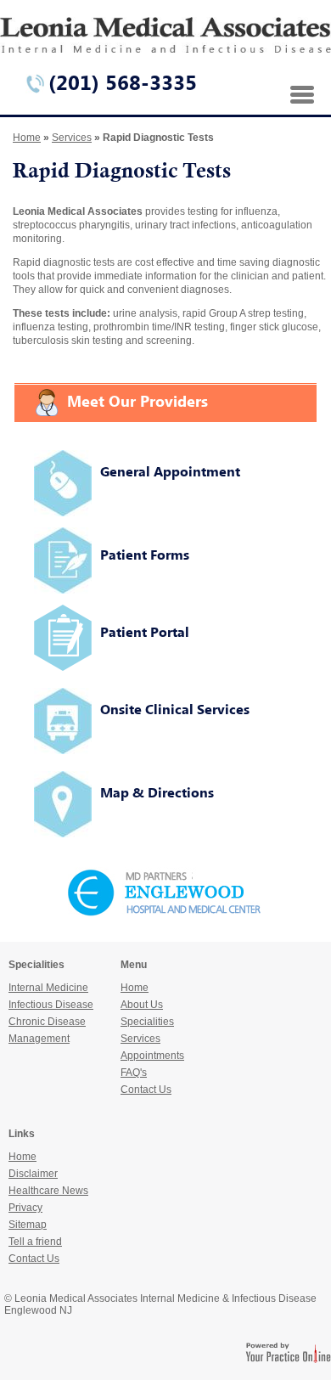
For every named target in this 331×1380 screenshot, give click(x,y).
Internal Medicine (48, 988)
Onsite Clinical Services (175, 709)
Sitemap (27, 1225)
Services (72, 138)
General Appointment (170, 471)
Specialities (147, 1022)
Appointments (152, 1056)
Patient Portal (144, 631)
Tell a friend (35, 1242)
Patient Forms (144, 554)
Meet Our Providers (137, 400)
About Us (142, 1005)
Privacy (25, 1208)
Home (27, 138)
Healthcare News (48, 1191)
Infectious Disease (50, 1005)
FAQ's (134, 1073)
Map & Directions (157, 792)
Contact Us (146, 1090)
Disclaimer (33, 1174)
